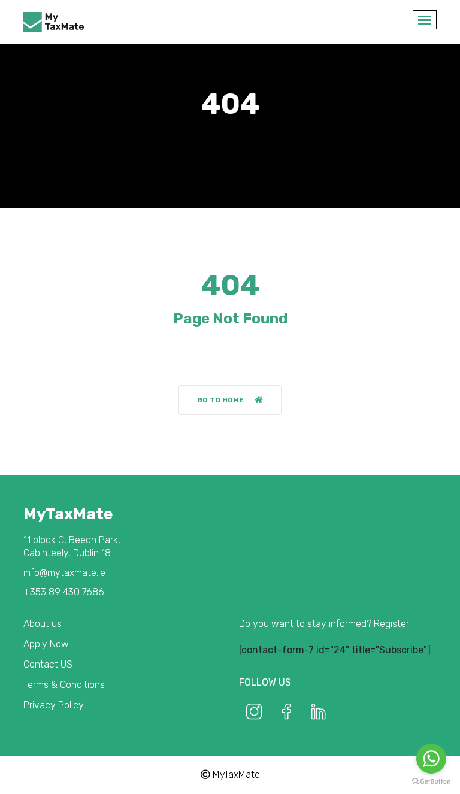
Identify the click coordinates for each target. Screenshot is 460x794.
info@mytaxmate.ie (64, 572)
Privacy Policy (53, 705)
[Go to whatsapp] (431, 759)
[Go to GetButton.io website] (431, 782)
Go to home (220, 400)
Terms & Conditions (64, 684)
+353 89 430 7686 (63, 592)
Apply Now (46, 644)
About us (42, 623)
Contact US (47, 664)
